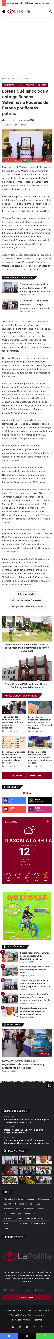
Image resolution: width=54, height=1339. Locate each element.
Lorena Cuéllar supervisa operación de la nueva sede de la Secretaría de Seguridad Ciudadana (40, 722)
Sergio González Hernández (27, 606)
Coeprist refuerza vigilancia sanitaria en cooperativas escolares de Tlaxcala (33, 1011)
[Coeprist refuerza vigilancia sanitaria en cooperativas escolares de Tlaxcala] (10, 1012)
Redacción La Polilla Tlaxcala (18, 120)
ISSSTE (39, 1204)
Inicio (6, 79)
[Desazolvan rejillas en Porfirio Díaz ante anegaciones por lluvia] (10, 970)
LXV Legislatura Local (12, 1214)
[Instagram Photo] (11, 1091)
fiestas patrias (27, 594)
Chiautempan (43, 1199)
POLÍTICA (42, 85)
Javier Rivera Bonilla (12, 1209)
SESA (6, 1223)
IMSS (30, 1204)
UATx (6, 1228)
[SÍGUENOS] (49, 1085)
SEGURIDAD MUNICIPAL (37, 1218)
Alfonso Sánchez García (13, 1199)
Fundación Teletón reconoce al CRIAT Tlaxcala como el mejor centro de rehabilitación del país (40, 757)
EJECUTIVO (26, 79)
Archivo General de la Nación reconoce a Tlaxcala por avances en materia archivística (35, 304)
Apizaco (30, 1199)
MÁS (20, 85)
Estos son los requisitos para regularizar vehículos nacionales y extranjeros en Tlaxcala (23, 1064)
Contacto (27, 1320)
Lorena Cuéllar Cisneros (27, 600)
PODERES (15, 79)
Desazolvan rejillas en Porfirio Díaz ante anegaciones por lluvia (35, 969)
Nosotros (38, 1320)
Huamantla (19, 1204)
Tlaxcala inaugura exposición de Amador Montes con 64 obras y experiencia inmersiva (35, 288)
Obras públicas (31, 1214)
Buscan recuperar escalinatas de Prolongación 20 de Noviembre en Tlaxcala (34, 956)
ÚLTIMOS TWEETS (13, 1237)
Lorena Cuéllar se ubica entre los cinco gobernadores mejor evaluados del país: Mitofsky (13, 757)
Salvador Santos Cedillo (13, 1218)
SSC (14, 1223)
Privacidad (16, 1320)
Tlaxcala (23, 1223)
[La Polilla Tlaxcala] (18, 11)
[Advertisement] (27, 46)
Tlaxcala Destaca (38, 1223)
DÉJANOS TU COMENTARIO (27, 775)
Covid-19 (7, 1204)
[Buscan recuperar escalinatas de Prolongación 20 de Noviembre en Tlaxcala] (10, 956)
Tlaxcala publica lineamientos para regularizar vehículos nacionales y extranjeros (12, 722)
